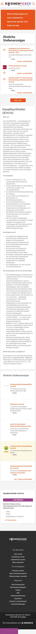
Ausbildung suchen (18, 557)
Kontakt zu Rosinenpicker (18, 601)
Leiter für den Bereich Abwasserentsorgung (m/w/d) (20, 425)
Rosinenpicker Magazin (18, 587)
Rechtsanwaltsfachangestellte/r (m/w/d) (21, 385)
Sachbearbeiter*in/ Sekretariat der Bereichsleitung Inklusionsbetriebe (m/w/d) (21, 80)
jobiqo (24, 617)
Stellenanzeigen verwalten (18, 576)
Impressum (18, 598)
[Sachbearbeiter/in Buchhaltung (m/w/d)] (6, 447)
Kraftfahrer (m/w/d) (17, 404)
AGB (18, 593)
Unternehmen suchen (18, 560)
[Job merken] (4, 49)
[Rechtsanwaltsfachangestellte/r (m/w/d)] (6, 385)
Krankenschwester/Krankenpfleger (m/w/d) (21, 467)
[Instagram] (20, 545)
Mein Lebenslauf (18, 562)
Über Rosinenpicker (18, 584)
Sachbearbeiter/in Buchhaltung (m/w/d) (21, 447)
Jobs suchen (18, 554)
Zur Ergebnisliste (10, 520)
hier (17, 25)
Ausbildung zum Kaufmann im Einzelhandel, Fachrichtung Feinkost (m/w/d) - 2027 (21, 50)
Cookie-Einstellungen (18, 604)
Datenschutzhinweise (18, 596)
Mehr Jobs (18, 100)
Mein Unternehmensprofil (18, 573)
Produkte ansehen (18, 571)
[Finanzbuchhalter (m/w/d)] (4, 67)
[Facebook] (16, 545)
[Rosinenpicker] (18, 4)
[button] (32, 20)
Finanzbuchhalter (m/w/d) (18, 66)
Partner (18, 590)
